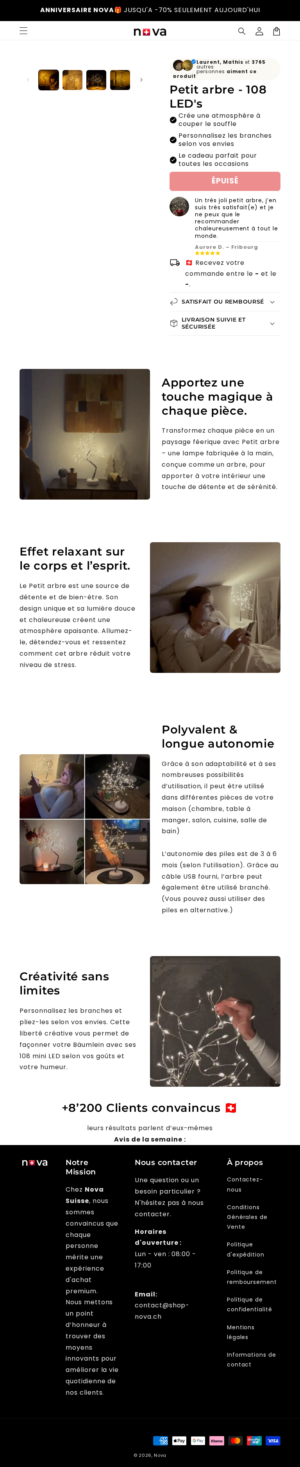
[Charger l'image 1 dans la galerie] (49, 80)
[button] (242, 31)
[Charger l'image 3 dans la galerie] (96, 80)
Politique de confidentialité (249, 1304)
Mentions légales (241, 1332)
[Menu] (23, 31)
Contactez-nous (245, 1184)
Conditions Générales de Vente (247, 1217)
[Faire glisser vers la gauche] (28, 79)
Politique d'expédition (246, 1249)
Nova (160, 1455)
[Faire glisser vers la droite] (141, 79)
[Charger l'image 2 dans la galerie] (72, 80)
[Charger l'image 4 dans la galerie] (120, 80)
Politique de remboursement (252, 1277)
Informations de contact (251, 1359)
